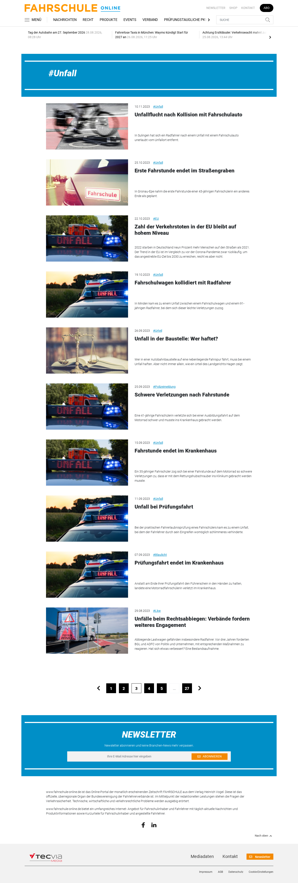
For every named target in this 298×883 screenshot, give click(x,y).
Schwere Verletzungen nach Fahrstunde (182, 395)
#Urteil (157, 330)
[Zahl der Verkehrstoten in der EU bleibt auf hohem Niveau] (87, 238)
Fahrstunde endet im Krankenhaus (176, 451)
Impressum (205, 871)
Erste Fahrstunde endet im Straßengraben (185, 171)
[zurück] (98, 688)
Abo (267, 8)
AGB (220, 871)
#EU (156, 218)
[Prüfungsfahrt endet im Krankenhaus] (87, 574)
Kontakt (248, 8)
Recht (88, 20)
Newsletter (215, 8)
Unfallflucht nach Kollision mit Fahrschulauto (188, 115)
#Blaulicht (160, 554)
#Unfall (158, 106)
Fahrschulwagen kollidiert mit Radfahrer (183, 283)
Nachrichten (65, 20)
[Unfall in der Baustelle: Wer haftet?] (87, 350)
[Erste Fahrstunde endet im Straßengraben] (87, 182)
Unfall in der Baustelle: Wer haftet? (176, 339)
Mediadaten (202, 856)
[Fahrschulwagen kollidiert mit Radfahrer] (87, 294)
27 (187, 688)
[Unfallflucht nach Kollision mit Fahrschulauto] (87, 126)
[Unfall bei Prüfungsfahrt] (87, 518)
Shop (233, 8)
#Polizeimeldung (164, 386)
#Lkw (157, 610)
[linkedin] (153, 824)
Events (129, 20)
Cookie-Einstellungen (261, 871)
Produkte (108, 20)
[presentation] (270, 37)
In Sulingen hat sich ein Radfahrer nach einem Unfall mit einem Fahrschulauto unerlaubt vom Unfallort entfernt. (187, 138)
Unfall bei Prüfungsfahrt (164, 507)
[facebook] (143, 825)
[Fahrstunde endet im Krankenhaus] (87, 462)
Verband (150, 20)
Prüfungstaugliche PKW (186, 20)
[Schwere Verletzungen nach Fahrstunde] (87, 406)
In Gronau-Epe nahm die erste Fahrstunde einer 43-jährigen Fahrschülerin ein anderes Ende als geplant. (192, 194)
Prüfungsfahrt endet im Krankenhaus (179, 563)
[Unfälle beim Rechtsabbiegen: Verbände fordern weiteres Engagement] (87, 630)
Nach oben (261, 835)
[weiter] (200, 688)
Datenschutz (235, 871)
